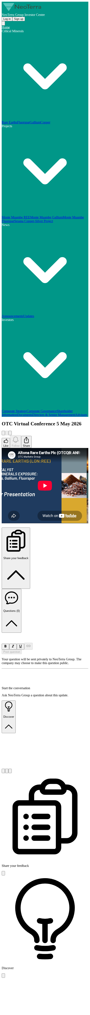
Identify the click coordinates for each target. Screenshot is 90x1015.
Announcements (12, 316)
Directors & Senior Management (53, 415)
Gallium (35, 122)
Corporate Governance (42, 411)
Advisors (81, 415)
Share (26, 445)
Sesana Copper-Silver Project (33, 221)
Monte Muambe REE (16, 217)
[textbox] (45, 634)
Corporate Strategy (14, 411)
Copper (45, 122)
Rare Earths (9, 122)
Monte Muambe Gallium (46, 217)
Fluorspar (23, 122)
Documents (24, 415)
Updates (28, 316)
